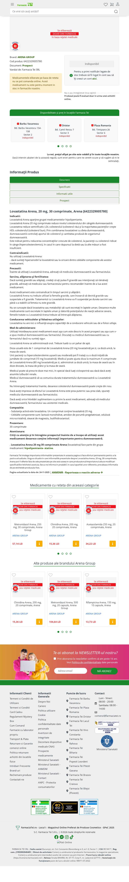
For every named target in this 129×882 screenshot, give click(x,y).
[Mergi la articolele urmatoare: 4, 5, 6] (62, 146)
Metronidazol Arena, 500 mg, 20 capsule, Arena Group (64, 605)
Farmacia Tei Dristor (80, 716)
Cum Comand (17, 725)
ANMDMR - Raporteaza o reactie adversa (76, 472)
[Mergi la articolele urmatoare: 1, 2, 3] (58, 146)
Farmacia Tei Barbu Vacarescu (79, 701)
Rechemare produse (20, 774)
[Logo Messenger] (62, 837)
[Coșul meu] (112, 4)
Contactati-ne (17, 779)
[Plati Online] (64, 842)
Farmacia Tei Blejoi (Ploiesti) (79, 791)
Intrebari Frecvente (20, 765)
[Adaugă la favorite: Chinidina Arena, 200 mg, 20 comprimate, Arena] (50, 496)
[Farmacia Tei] (25, 4)
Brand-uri (15, 770)
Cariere (42, 706)
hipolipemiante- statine (39, 448)
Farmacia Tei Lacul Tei (79, 723)
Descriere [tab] (64, 179)
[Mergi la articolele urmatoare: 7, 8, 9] (66, 146)
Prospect (27, 65)
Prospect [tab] (64, 200)
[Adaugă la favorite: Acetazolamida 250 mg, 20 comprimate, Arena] (87, 496)
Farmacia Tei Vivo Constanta (78, 732)
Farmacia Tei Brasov (80, 774)
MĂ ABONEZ (104, 671)
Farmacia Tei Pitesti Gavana (79, 768)
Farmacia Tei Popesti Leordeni (78, 759)
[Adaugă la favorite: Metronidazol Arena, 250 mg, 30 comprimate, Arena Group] (14, 496)
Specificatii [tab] (64, 186)
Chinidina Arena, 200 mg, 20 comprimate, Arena (64, 526)
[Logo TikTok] (71, 837)
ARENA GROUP (26, 57)
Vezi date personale (92, 662)
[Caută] (115, 11)
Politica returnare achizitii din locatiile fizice (20, 757)
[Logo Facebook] (56, 837)
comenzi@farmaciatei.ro (108, 715)
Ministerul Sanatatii (48, 759)
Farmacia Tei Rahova (76, 741)
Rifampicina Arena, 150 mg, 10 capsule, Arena (101, 604)
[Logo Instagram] (67, 837)
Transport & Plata (19, 739)
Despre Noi (44, 701)
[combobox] (64, 11)
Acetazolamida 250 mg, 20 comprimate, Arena (101, 526)
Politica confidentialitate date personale (49, 724)
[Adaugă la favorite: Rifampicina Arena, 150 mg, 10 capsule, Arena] (87, 575)
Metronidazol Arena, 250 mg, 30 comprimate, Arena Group (27, 527)
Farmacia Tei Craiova (76, 782)
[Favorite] (106, 4)
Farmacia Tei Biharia (76, 750)
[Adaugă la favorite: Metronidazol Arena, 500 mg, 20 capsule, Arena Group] (50, 575)
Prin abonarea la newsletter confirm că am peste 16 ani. (87, 658)
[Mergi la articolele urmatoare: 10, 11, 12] (71, 146)
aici (94, 78)
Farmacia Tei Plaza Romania (79, 710)
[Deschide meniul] (12, 4)
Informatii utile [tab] (64, 193)
